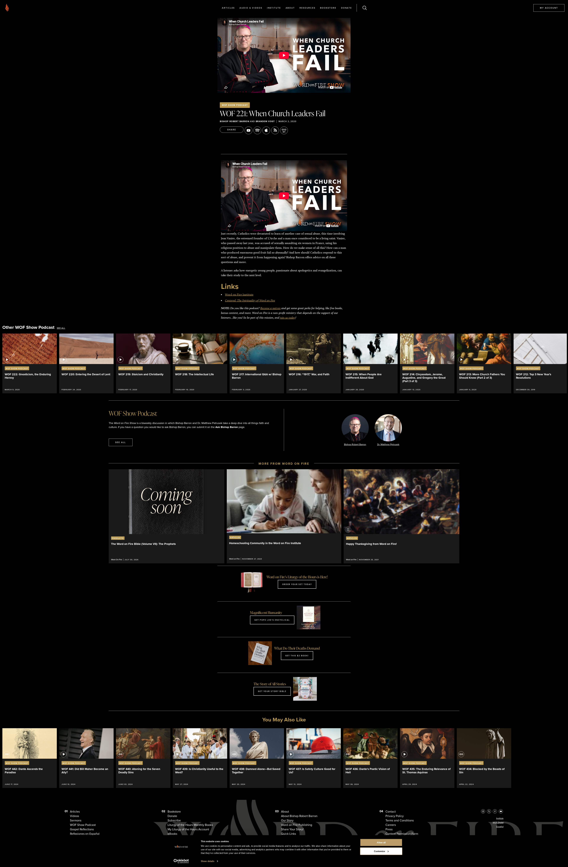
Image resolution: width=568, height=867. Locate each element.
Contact (390, 811)
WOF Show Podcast (235, 105)
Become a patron (270, 308)
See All (61, 328)
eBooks (172, 833)
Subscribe (174, 820)
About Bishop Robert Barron (299, 816)
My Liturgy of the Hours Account (188, 829)
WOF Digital (498, 822)
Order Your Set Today (297, 584)
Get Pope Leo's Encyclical (272, 620)
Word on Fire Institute (239, 294)
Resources (307, 7)
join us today (287, 317)
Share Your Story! (292, 829)
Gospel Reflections (82, 829)
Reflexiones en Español (85, 833)
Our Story (287, 820)
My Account (549, 7)
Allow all (381, 842)
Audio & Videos (250, 7)
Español (500, 826)
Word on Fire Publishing (296, 825)
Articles (228, 7)
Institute (274, 7)
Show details (207, 861)
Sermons (75, 820)
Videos (74, 816)
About (290, 7)
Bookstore (328, 7)
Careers (390, 825)
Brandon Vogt (265, 121)
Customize (379, 851)
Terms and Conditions (399, 820)
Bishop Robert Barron (234, 121)
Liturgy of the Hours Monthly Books (190, 825)
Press (389, 829)
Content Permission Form (401, 833)
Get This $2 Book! (297, 655)
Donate (346, 7)
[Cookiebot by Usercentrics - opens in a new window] (181, 861)
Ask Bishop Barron (226, 427)
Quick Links (288, 833)
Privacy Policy (394, 816)
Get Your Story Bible (272, 691)
